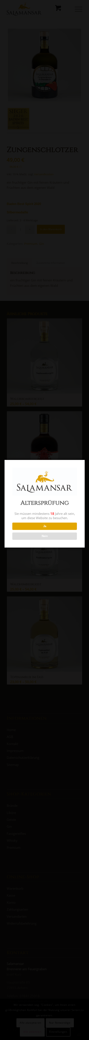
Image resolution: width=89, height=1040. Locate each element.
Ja (44, 526)
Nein (45, 536)
